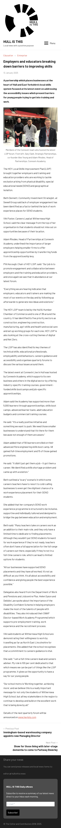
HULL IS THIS (13, 41)
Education (8, 55)
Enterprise (22, 55)
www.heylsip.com (27, 717)
